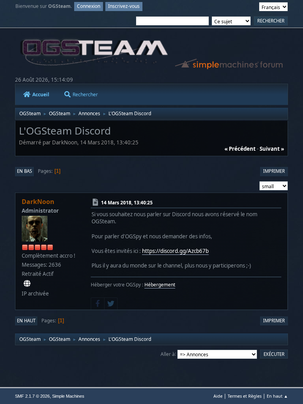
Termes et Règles (245, 396)
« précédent (240, 148)
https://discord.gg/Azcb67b (175, 250)
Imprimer (274, 171)
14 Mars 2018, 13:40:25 (127, 202)
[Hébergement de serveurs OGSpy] (27, 283)
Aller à (168, 353)
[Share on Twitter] (111, 303)
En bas (24, 171)
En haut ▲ (277, 396)
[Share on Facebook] (97, 303)
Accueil (40, 94)
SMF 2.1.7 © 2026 (32, 396)
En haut (26, 321)
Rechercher (85, 94)
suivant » (272, 148)
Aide (218, 396)
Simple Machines (68, 396)
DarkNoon (38, 201)
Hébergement (159, 284)
